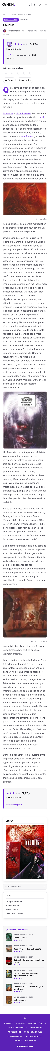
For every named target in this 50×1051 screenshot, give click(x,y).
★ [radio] (6, 73)
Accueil (6, 14)
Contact (20, 1023)
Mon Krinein (36, 1028)
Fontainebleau (12, 905)
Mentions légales (37, 1023)
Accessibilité (14, 1032)
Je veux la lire (25, 80)
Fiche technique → (14, 805)
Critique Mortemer (14, 901)
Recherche (30, 1041)
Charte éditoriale (17, 1028)
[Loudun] (25, 852)
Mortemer (8, 113)
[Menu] (45, 4)
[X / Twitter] (25, 1017)
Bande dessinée (17, 14)
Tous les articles (33, 1032)
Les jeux (18, 1041)
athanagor (15, 31)
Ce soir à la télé (34, 1036)
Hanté (41, 117)
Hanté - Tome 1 (12, 909)
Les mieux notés (15, 1036)
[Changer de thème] (34, 4)
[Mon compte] (40, 4)
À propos (8, 1023)
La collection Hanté (14, 913)
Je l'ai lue (9, 80)
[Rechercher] (29, 4)
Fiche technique (13, 887)
